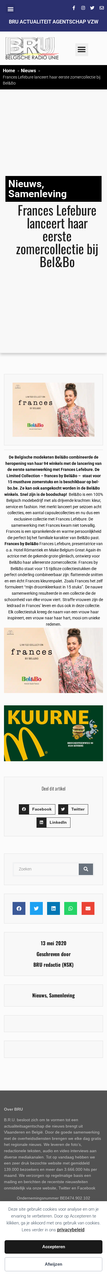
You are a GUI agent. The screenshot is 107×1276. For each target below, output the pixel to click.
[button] (10, 8)
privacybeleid (70, 1229)
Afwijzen (53, 1264)
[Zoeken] (86, 869)
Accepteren (53, 1246)
